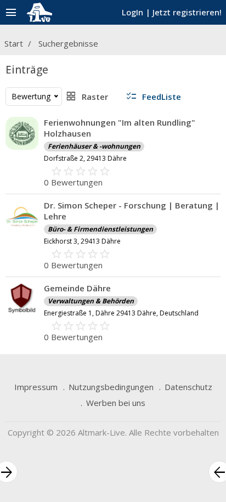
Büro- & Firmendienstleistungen (100, 229)
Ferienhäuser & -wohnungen (94, 146)
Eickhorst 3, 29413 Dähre (82, 241)
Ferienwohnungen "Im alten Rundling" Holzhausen (119, 128)
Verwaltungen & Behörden (91, 301)
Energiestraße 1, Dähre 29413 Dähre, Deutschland (121, 313)
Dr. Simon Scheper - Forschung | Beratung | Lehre (131, 211)
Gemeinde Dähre (77, 288)
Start (13, 43)
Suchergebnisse (68, 43)
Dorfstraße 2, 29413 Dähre (85, 158)
